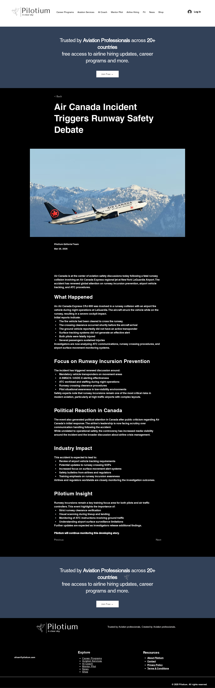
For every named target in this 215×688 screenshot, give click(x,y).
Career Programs (92, 658)
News (85, 669)
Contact (151, 661)
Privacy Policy (155, 665)
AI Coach (87, 663)
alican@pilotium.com (24, 657)
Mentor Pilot (89, 666)
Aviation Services (92, 661)
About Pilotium (155, 657)
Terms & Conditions (158, 668)
